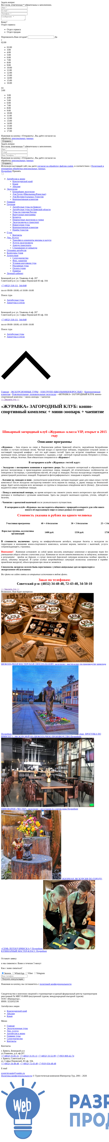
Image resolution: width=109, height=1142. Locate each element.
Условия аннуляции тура (24, 263)
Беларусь (16, 217)
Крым (15, 184)
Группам (11, 204)
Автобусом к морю (16, 179)
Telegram (40, 973)
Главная (5, 392)
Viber (30, 973)
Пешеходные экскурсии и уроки (28, 219)
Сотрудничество (20, 258)
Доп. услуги (13, 1031)
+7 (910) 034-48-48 (47, 1063)
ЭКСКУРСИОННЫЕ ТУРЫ (24, 392)
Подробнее (6, 171)
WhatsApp (19, 973)
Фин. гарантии (19, 260)
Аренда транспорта (21, 245)
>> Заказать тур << (10, 399)
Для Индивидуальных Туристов (28, 196)
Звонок (7, 973)
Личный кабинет (15, 273)
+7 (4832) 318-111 (9, 285)
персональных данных (22, 138)
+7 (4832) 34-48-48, (10, 1063)
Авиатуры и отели (16, 302)
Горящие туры (14, 1036)
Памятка (16, 271)
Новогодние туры (21, 225)
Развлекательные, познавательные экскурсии (34, 394)
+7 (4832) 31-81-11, (10, 1056)
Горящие (11, 202)
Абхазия (16, 186)
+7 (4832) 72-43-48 (29, 1063)
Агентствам (12, 255)
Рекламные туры (20, 265)
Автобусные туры (15, 300)
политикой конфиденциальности (56, 984)
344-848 (23, 285)
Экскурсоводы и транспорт (25, 222)
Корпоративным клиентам (25, 199)
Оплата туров (19, 268)
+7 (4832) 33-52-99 (47, 1056)
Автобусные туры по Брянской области (31, 209)
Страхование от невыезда (24, 248)
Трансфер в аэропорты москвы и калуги (31, 240)
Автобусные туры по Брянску (26, 207)
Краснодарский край (22, 181)
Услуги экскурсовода (22, 242)
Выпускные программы (24, 214)
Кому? (4, 22)
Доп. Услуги (13, 237)
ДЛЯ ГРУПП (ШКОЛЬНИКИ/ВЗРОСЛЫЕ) (61, 392)
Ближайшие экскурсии (23, 191)
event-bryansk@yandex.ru (13, 1073)
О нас (9, 232)
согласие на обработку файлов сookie (55, 166)
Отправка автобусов (16, 250)
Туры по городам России (24, 212)
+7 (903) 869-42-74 (65, 1056)
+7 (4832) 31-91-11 (28, 1056)
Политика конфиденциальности (16, 1076)
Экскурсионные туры (17, 1028)
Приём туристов (20, 230)
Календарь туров (15, 253)
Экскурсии (12, 189)
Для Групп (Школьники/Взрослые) (29, 194)
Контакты (17, 235)
